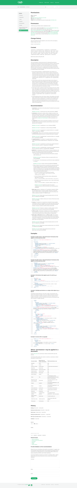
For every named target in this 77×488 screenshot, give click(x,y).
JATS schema (35, 353)
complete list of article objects (42, 117)
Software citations (34, 444)
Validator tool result (36, 111)
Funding (33, 443)
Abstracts (33, 442)
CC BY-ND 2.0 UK (53, 20)
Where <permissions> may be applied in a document (23, 28)
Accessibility (34, 441)
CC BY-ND (26, 484)
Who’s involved (47, 2)
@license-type (39, 435)
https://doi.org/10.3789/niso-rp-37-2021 (39, 17)
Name (32, 469)
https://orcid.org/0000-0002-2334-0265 (38, 30)
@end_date (35, 435)
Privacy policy (57, 2)
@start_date (44, 435)
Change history (21, 17)
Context (20, 19)
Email (32, 473)
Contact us (52, 2)
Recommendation (21, 23)
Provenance (21, 15)
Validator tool (41, 2)
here (39, 44)
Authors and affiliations (35, 439)
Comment (32, 459)
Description (20, 21)
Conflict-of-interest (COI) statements (37, 440)
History (20, 30)
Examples (20, 25)
